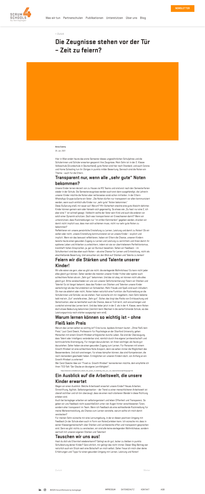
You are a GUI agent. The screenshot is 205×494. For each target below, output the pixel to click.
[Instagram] (44, 489)
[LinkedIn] (39, 489)
